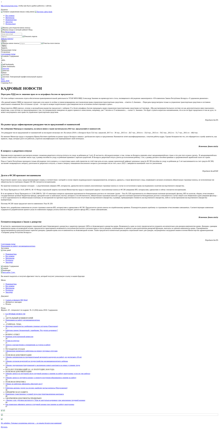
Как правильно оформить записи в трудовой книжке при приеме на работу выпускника (39, 404)
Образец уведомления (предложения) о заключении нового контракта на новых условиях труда (42, 365)
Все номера (9, 16)
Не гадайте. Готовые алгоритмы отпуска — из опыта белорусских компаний (31, 423)
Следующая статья (8, 54)
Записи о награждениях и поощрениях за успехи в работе (27, 345)
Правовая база (11, 20)
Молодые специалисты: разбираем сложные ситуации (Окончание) (31, 326)
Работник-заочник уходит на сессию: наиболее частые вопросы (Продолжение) (36, 388)
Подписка (9, 260)
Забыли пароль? (7, 39)
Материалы (9, 18)
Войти (4, 41)
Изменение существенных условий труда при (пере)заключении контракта (34, 394)
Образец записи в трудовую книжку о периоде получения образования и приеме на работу (40, 378)
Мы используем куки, (9, 6)
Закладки (9, 22)
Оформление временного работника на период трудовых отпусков (31, 351)
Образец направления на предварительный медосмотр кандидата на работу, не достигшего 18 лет (43, 357)
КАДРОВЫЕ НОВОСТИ (15, 314)
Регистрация (10, 32)
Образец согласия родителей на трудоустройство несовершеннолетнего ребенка (36, 361)
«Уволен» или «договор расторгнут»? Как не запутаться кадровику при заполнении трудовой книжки (45, 400)
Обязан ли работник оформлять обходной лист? (24, 384)
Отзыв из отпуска (12, 341)
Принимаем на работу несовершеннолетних (22, 320)
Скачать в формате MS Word (16, 300)
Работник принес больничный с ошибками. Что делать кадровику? (31, 330)
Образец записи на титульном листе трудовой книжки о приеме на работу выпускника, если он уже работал (47, 374)
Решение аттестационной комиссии (19, 337)
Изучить (4, 427)
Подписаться (10, 24)
